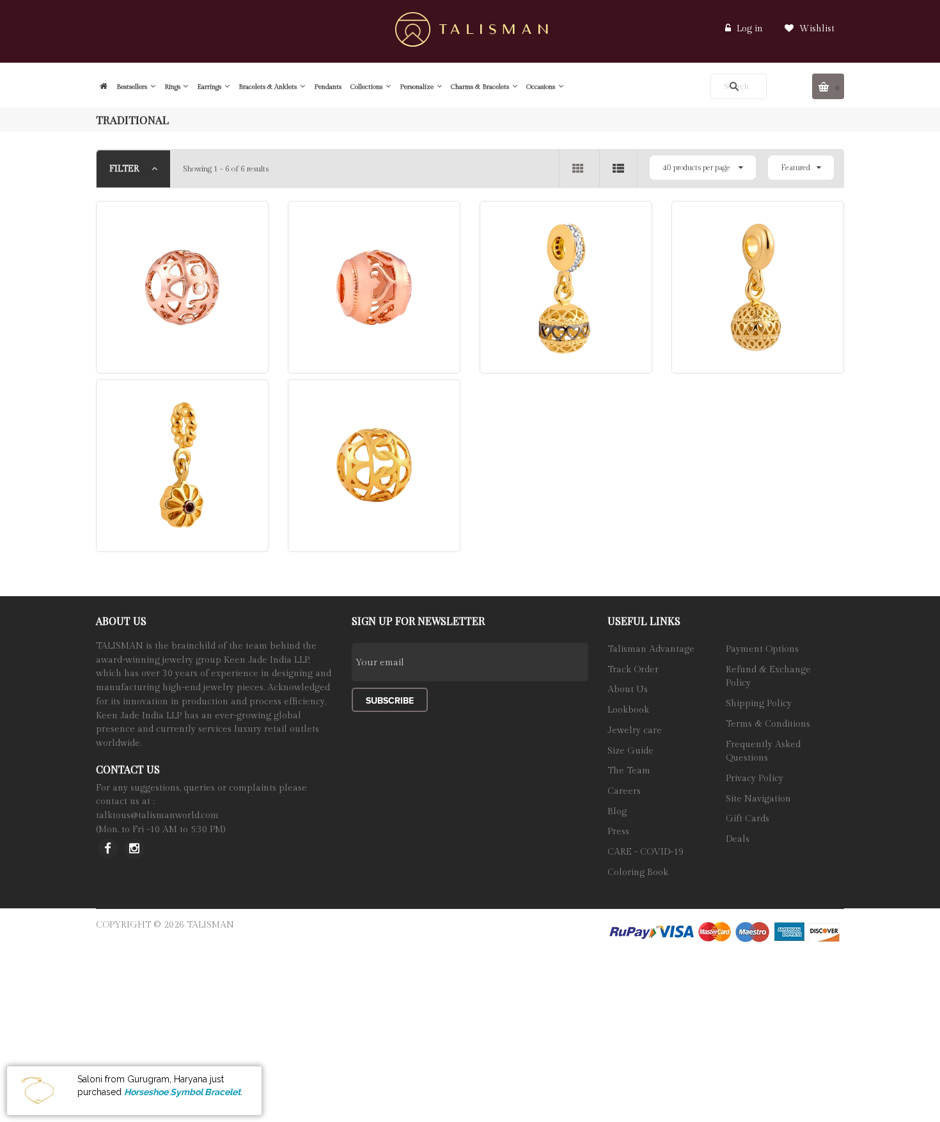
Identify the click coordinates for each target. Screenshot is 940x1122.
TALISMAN (210, 925)
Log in (750, 29)
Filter (125, 169)
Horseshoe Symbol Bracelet (182, 1092)
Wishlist (815, 29)
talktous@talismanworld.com (157, 815)
